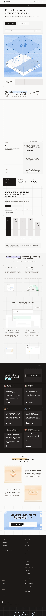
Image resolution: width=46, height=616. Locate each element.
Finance (14, 209)
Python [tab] (6, 27)
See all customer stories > (33, 375)
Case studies (27, 558)
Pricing (26, 542)
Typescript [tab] (10, 27)
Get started (36, 1)
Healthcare (30, 209)
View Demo (27, 550)
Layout (13, 205)
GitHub (3, 597)
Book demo (23, 23)
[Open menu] (41, 2)
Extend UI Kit (27, 573)
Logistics (25, 209)
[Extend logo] (7, 1)
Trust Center (27, 591)
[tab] (9, 182)
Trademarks (27, 588)
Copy (38, 30)
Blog (26, 553)
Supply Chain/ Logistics (7, 550)
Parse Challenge (28, 578)
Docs (26, 547)
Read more (19, 385)
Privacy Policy (28, 586)
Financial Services (6, 547)
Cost (16, 205)
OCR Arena (27, 576)
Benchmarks (27, 556)
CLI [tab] (13, 27)
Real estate (19, 209)
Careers (3, 583)
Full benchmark (8, 209)
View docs (38, 28)
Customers (27, 561)
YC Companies (28, 564)
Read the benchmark (9, 212)
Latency (20, 205)
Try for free (11, 23)
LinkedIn (4, 595)
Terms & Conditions (29, 583)
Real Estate (4, 545)
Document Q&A (8, 205)
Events (3, 586)
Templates (27, 545)
